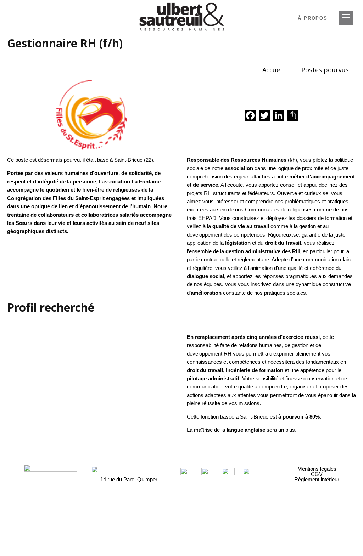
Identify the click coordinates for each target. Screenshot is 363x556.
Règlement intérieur (316, 479)
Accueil (273, 70)
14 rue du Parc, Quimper (128, 479)
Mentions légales (316, 469)
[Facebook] (250, 116)
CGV (317, 474)
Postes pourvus (325, 70)
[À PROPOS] (346, 18)
